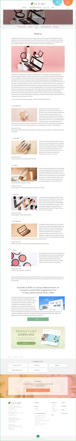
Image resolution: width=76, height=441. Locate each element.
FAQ (35, 425)
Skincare (30, 27)
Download (55, 27)
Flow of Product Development (40, 417)
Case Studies (37, 422)
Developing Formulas (39, 418)
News (62, 409)
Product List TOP (22, 27)
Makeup (37, 27)
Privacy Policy (64, 413)
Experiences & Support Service (40, 423)
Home (10, 357)
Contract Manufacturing (35, 7)
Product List (46, 7)
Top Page (36, 402)
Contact (63, 402)
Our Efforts (37, 410)
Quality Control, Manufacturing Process (42, 420)
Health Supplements (46, 27)
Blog (53, 7)
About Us (24, 7)
